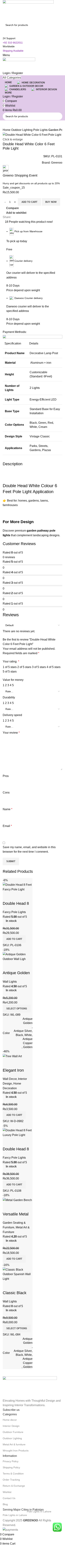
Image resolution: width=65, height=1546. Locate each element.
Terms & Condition (13, 1473)
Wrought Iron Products (16, 1450)
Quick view (16, 1285)
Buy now (51, 202)
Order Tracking (11, 1479)
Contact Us (9, 1498)
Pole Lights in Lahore (27, 1514)
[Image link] (30, 1387)
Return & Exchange (14, 1485)
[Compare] (7, 1285)
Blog (5, 1504)
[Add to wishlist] (26, 1285)
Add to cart (29, 202)
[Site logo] (28, 10)
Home (7, 129)
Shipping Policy (11, 1467)
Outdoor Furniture (13, 1432)
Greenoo (56, 162)
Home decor (10, 1419)
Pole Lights (40, 129)
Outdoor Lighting (22, 129)
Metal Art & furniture (14, 1444)
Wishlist (7, 1492)
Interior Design (11, 1425)
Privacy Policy (10, 1461)
